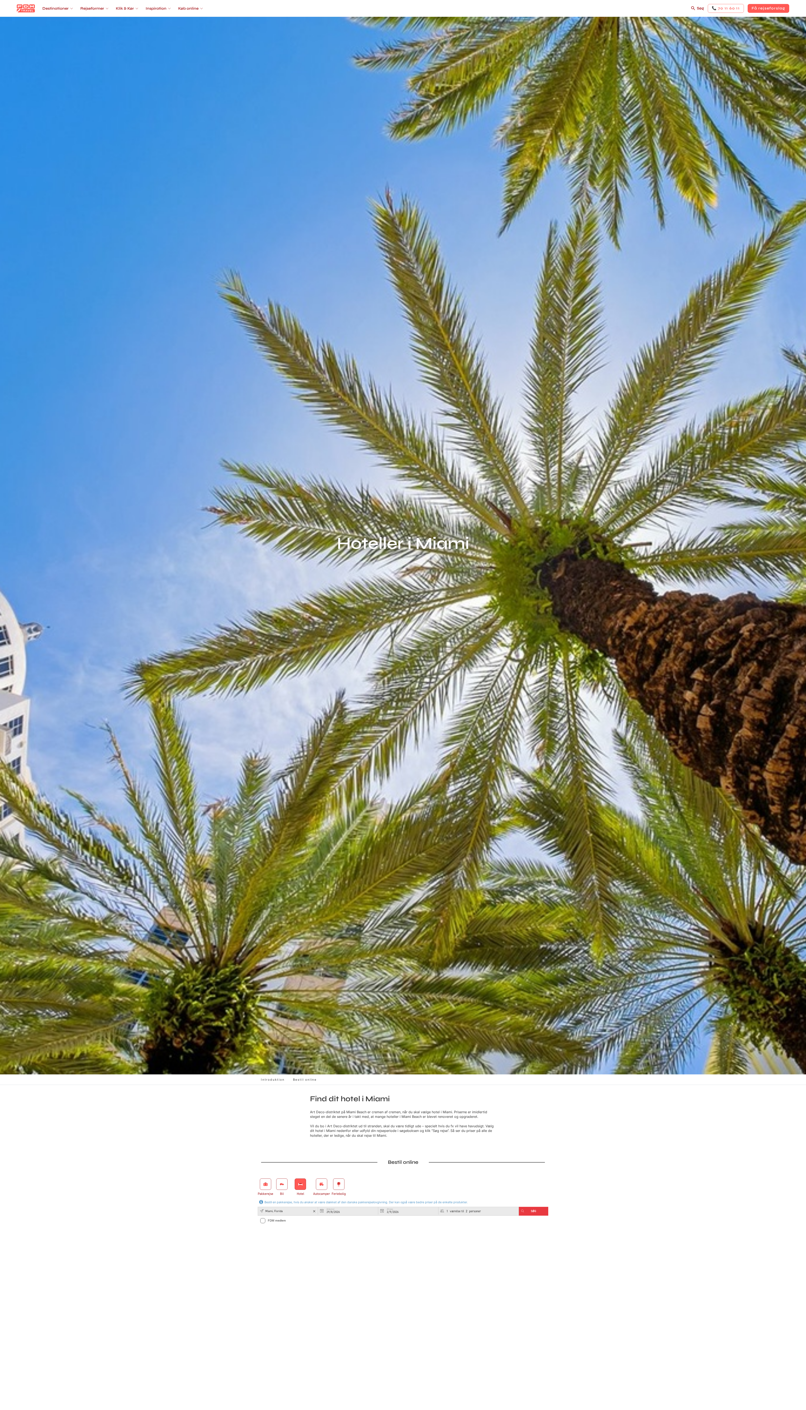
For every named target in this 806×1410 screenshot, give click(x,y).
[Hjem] (26, 8)
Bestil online (305, 1079)
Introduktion (273, 1079)
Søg (700, 8)
